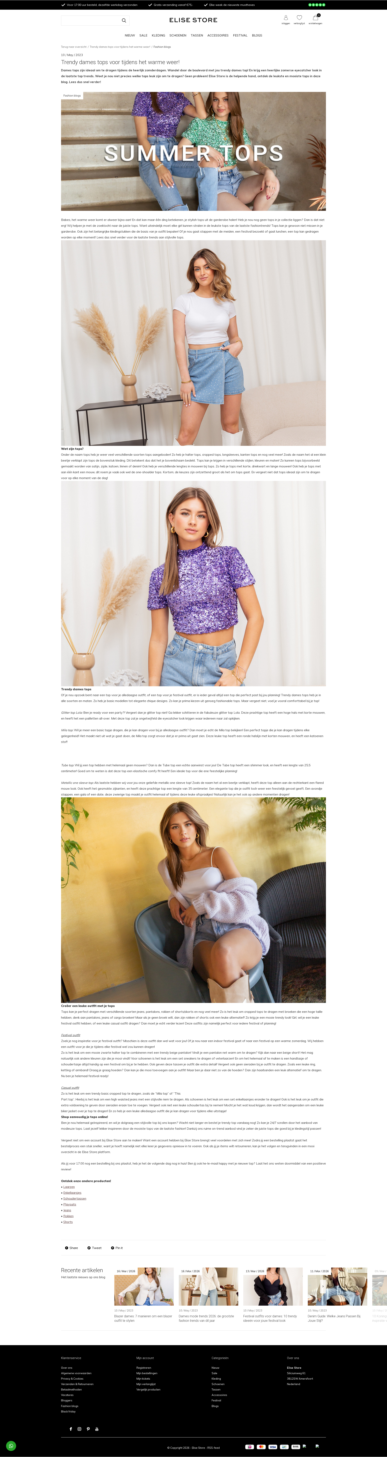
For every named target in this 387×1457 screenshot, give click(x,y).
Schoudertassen (74, 1198)
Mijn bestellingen (146, 1373)
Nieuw (130, 35)
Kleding (158, 35)
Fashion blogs (69, 1406)
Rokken (68, 1216)
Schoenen (178, 35)
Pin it (119, 1248)
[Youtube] (96, 1429)
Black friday (68, 1411)
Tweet (97, 1248)
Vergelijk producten (148, 1389)
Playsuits (69, 1204)
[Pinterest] (88, 1429)
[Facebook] (71, 1429)
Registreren (143, 1367)
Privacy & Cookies (72, 1378)
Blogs (257, 35)
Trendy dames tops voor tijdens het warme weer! (120, 46)
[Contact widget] (11, 1446)
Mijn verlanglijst (146, 1384)
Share (74, 1248)
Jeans (67, 1210)
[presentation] (323, 1286)
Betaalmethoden (71, 1389)
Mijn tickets (143, 1378)
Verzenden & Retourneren (77, 1384)
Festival (240, 35)
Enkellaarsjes (72, 1193)
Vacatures (67, 1395)
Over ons (66, 1367)
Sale (143, 35)
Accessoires (218, 35)
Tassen (197, 35)
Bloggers (66, 1400)
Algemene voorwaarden (76, 1373)
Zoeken (124, 21)
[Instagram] (79, 1429)
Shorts (68, 1222)
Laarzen (69, 1187)
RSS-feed (213, 1447)
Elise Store (198, 1447)
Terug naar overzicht (73, 46)
